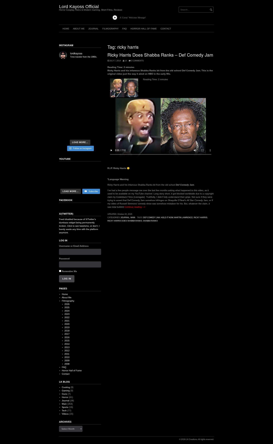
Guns (64, 394)
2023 (67, 314)
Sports (65, 407)
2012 (67, 350)
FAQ (124, 28)
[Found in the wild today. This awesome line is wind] (65, 91)
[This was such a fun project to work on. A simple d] (94, 66)
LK (125, 61)
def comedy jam (151, 217)
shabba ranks (150, 221)
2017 (67, 334)
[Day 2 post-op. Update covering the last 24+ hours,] (94, 91)
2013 (67, 347)
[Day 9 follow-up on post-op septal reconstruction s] (80, 98)
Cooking (66, 387)
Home (66, 28)
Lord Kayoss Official (79, 6)
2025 (67, 307)
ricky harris (200, 217)
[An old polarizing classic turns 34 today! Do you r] (65, 124)
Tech (64, 410)
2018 (67, 330)
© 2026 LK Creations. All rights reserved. (196, 439)
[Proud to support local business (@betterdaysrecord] (80, 124)
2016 (67, 337)
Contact (166, 28)
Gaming (66, 390)
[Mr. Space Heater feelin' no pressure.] (94, 133)
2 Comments (137, 61)
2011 (66, 354)
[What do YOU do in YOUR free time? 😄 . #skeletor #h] (80, 133)
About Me (79, 28)
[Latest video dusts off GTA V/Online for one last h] (80, 115)
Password (64, 258)
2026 (67, 304)
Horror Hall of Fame (143, 28)
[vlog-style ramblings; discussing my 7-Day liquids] (65, 74)
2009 (67, 360)
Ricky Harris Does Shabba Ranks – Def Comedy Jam (160, 55)
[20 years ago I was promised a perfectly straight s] (65, 115)
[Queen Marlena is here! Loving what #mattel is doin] (94, 124)
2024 (67, 310)
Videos (65, 414)
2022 (67, 317)
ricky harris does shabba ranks (124, 221)
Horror (65, 397)
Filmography (110, 28)
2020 (67, 324)
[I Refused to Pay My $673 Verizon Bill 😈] (80, 175)
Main (132, 217)
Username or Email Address (74, 246)
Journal (93, 28)
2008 (67, 364)
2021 (67, 320)
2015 (67, 340)
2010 (67, 357)
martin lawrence (183, 217)
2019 (67, 327)
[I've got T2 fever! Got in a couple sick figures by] (65, 133)
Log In (66, 278)
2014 (67, 344)
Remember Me (69, 271)
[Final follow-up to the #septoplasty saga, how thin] (80, 74)
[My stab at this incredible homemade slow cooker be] (94, 115)
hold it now (167, 217)
